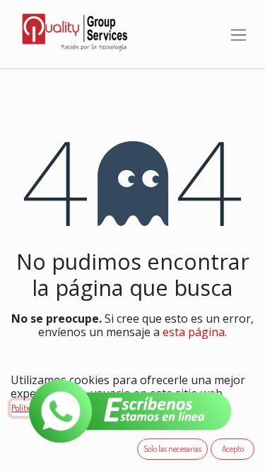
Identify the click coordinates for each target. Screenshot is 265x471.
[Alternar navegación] (238, 33)
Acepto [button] (233, 448)
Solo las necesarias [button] (172, 448)
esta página (194, 332)
